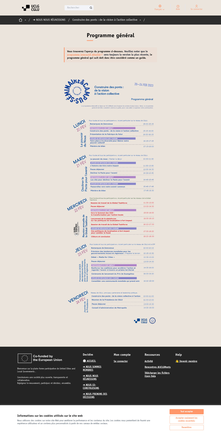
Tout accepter (186, 412)
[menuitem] (97, 361)
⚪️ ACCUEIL (89, 361)
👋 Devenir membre (186, 361)
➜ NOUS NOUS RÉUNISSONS (49, 20)
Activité (149, 361)
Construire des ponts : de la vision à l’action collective (104, 20)
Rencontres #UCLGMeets (158, 367)
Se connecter (121, 361)
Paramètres (187, 427)
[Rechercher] (91, 7)
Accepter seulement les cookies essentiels (186, 419)
